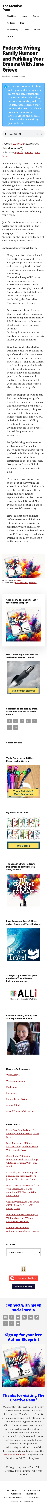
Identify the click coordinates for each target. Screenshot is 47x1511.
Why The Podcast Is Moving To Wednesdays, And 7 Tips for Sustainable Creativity (22, 1218)
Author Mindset (14, 1105)
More (5, 156)
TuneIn (29, 152)
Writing (17, 580)
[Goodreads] (23, 1269)
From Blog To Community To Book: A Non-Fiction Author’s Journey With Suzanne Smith (21, 1176)
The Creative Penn (12, 7)
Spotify (18, 152)
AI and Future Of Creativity (20, 1111)
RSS (37, 152)
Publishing (11, 1087)
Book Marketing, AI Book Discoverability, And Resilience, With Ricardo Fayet (22, 1146)
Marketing (11, 1093)
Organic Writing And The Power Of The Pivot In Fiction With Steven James (22, 1205)
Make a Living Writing (17, 1099)
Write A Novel (13, 1075)
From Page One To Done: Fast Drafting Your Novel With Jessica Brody (22, 1133)
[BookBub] (23, 1278)
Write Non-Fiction (15, 1081)
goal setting (21, 583)
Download (19, 143)
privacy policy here (14, 1454)
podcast (33, 583)
